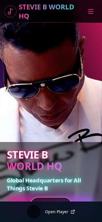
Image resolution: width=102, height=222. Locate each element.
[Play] (34, 212)
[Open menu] (91, 11)
